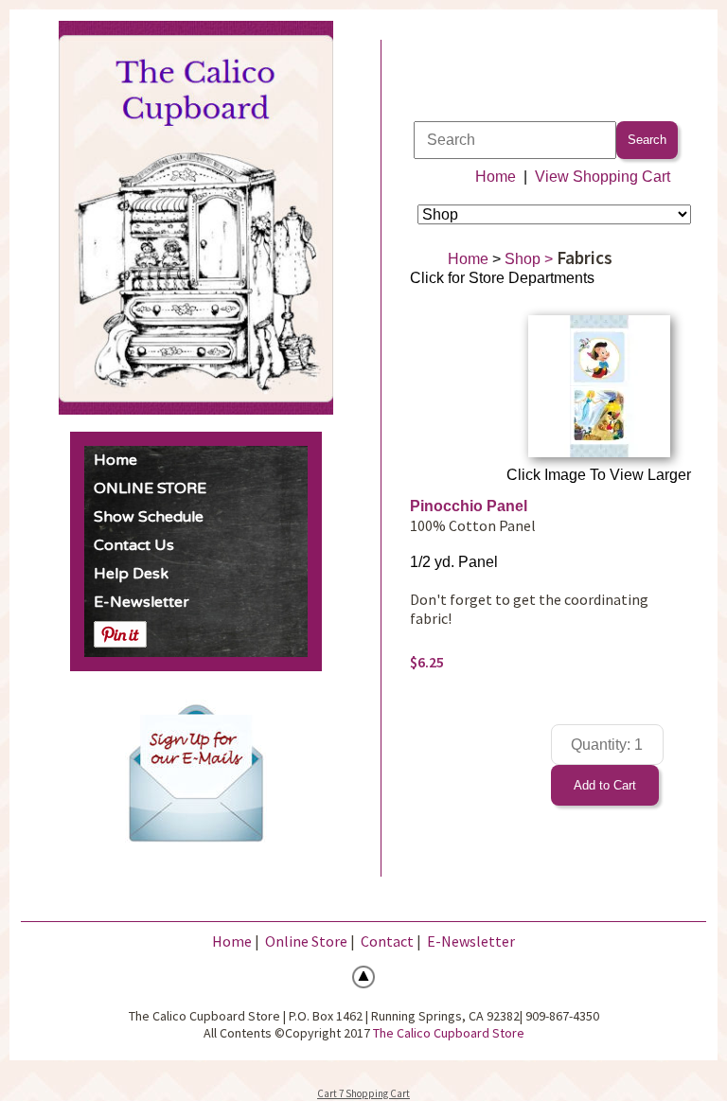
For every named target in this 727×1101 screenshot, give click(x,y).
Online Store (306, 941)
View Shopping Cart (602, 177)
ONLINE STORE (150, 488)
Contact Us (134, 545)
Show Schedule (149, 516)
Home (115, 460)
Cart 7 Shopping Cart (363, 1093)
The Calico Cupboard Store (448, 1032)
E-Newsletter (141, 602)
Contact (387, 941)
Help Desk (131, 573)
